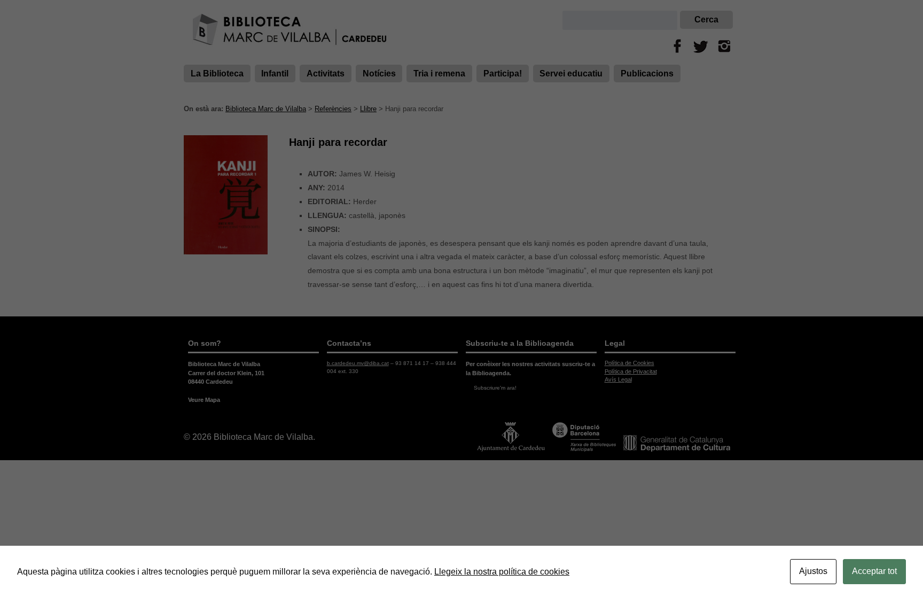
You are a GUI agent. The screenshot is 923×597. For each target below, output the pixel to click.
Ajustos (813, 571)
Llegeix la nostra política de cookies (501, 571)
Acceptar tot (874, 571)
